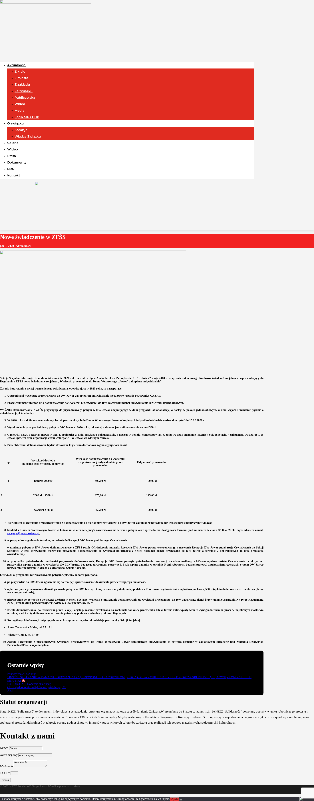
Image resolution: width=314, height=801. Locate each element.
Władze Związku (28, 136)
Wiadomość (6, 766)
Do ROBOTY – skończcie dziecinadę (29, 683)
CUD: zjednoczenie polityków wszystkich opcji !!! (36, 687)
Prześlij (5, 780)
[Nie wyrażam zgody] (180, 799)
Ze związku (24, 91)
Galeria (12, 143)
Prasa (11, 156)
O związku (15, 123)
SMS (10, 169)
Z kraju (20, 71)
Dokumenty (17, 162)
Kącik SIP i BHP (27, 117)
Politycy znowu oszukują (21, 673)
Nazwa (4, 747)
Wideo (20, 104)
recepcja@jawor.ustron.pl (23, 533)
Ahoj (10, 690)
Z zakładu (22, 84)
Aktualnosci (23, 245)
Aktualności (16, 65)
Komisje (21, 130)
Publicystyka (25, 97)
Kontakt (13, 175)
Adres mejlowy (9, 754)
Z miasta (21, 78)
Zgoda (174, 799)
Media (19, 110)
